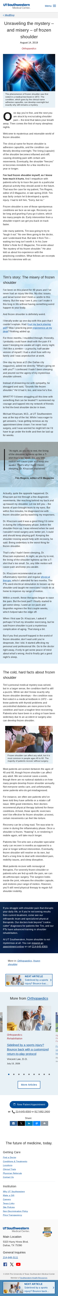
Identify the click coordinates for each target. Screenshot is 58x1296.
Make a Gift (8, 1195)
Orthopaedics (24, 961)
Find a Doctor (9, 1157)
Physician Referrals (12, 1173)
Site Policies (9, 1207)
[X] (12, 1265)
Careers (7, 1199)
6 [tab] (34, 1075)
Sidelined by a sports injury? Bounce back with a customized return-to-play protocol (36, 980)
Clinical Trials (9, 1169)
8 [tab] (44, 1075)
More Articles (29, 1084)
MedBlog (10, 15)
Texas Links (9, 1203)
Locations (7, 1165)
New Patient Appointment (31, 1104)
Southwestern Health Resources (33, 1278)
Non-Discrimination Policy (15, 1211)
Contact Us (8, 1177)
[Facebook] (5, 1265)
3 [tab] (19, 1075)
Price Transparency (12, 1215)
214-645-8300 (39, 946)
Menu (48, 5)
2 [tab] (14, 1075)
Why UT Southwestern (14, 1191)
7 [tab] (39, 1075)
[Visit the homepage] (16, 6)
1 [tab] (9, 1075)
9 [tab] (49, 1075)
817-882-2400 (42, 1111)
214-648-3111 (10, 1257)
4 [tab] (24, 1075)
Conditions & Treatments (15, 1161)
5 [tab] (29, 1075)
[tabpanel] (29, 1035)
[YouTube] (18, 1265)
